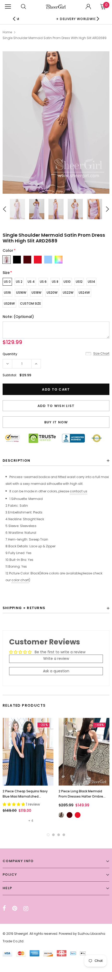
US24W (84, 292)
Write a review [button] (56, 658)
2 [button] (53, 834)
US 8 (55, 281)
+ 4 (30, 820)
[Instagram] (25, 908)
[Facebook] (4, 908)
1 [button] (48, 834)
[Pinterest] (14, 908)
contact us (78, 491)
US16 (7, 292)
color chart (20, 580)
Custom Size (30, 303)
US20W (52, 292)
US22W (68, 292)
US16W (21, 292)
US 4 (31, 281)
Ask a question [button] (56, 671)
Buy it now (56, 422)
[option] (56, 122)
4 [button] (64, 834)
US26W (9, 303)
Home (7, 32)
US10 (67, 281)
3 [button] (58, 834)
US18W (36, 292)
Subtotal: (10, 375)
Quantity (10, 354)
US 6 (43, 281)
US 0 (7, 281)
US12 (79, 281)
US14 (91, 281)
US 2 (19, 281)
